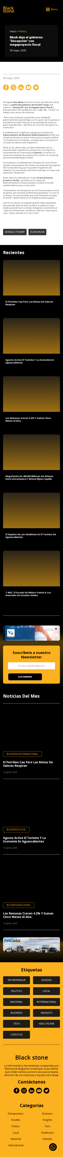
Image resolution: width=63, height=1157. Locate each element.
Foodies (15, 1120)
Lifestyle (47, 1139)
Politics (23, 31)
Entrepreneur (16, 1113)
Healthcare (47, 1132)
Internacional (28, 754)
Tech (47, 1126)
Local (22, 829)
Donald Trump (15, 232)
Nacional (24, 905)
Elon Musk (37, 232)
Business (12, 754)
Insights (47, 1120)
